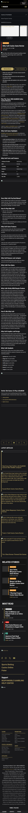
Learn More (9, 37)
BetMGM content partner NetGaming (9, 133)
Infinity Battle (6, 397)
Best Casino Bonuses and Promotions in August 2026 (14, 626)
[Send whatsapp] (19, 442)
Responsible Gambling (13, 680)
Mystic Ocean (6, 401)
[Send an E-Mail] (14, 442)
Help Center (8, 683)
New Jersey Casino (5, 748)
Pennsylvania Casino (6, 751)
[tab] (14, 15)
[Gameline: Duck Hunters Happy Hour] (9, 31)
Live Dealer (4, 735)
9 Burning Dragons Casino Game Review (16, 594)
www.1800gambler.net (8, 769)
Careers (3, 760)
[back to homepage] (10, 2)
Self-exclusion (17, 748)
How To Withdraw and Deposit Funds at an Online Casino (14, 614)
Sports (12, 811)
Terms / (11, 808)
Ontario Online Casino (6, 741)
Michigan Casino (5, 747)
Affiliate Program (5, 758)
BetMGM (4, 48)
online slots (9, 86)
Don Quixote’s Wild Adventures (9, 399)
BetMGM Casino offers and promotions (10, 118)
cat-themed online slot (11, 135)
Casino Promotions (20, 69)
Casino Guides (8, 609)
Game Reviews (6, 43)
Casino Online (7, 667)
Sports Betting (8, 664)
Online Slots (4, 737)
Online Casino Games (6, 734)
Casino (7, 622)
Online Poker (4, 739)
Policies (16, 808)
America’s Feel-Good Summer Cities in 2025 (12, 637)
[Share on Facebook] (8, 442)
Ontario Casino (5, 750)
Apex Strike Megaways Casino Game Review (16, 572)
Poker (4, 670)
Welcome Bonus (7, 69)
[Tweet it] (3, 442)
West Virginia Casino (6, 752)
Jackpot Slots (4, 738)
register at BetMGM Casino (11, 126)
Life (6, 633)
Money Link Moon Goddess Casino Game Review (17, 583)
